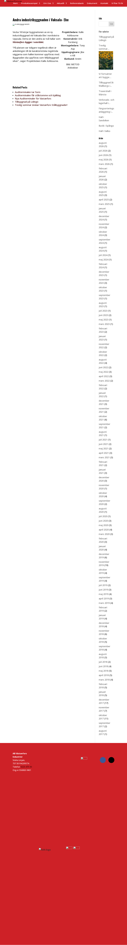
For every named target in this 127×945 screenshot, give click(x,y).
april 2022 (104, 376)
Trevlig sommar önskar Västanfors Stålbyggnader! (41, 104)
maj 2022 (103, 371)
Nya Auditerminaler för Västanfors (33, 98)
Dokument (92, 3)
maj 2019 (103, 594)
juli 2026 (103, 150)
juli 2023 (103, 310)
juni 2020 (103, 520)
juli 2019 (103, 585)
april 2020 (104, 529)
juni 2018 (103, 666)
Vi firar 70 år (117, 3)
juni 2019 (103, 589)
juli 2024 (103, 255)
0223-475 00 (26, 766)
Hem (15, 3)
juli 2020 (103, 516)
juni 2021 (103, 444)
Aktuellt (60, 3)
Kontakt (104, 3)
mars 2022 (104, 380)
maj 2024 (103, 259)
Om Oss (47, 3)
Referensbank (77, 3)
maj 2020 (103, 525)
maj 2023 (103, 319)
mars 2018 (104, 679)
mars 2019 (104, 602)
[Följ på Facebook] (103, 760)
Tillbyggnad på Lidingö (26, 101)
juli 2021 (103, 439)
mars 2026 (104, 164)
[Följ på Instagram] (111, 760)
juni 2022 (103, 367)
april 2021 (104, 452)
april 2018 (104, 675)
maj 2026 (103, 159)
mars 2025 (104, 204)
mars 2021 (104, 457)
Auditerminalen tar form (27, 92)
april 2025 (104, 199)
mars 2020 (104, 534)
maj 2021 (103, 448)
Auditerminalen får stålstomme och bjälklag (38, 95)
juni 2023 (103, 315)
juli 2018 (103, 661)
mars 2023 (104, 324)
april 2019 (104, 598)
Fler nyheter (104, 31)
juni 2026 (103, 155)
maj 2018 (103, 670)
